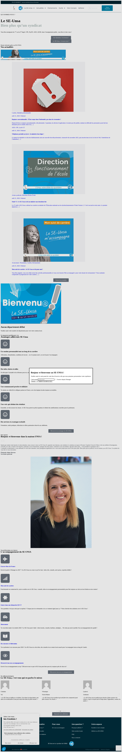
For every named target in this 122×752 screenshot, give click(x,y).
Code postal (34, 379)
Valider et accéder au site (45, 381)
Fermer (33, 381)
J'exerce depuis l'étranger (64, 379)
